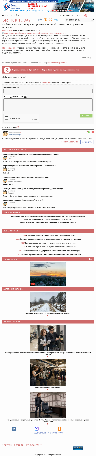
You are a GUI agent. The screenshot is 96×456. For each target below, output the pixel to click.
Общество (7, 30)
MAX (37, 429)
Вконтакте (14, 429)
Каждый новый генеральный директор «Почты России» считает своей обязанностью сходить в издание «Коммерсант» (48, 421)
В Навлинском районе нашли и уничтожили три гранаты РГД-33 (51, 247)
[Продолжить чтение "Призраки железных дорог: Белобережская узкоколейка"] (48, 302)
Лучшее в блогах (12, 322)
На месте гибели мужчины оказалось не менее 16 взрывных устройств (48, 222)
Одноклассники (59, 429)
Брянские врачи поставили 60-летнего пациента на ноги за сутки (50, 243)
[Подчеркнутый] (10, 96)
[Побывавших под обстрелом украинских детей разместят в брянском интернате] (48, 33)
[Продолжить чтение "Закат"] (48, 274)
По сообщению (9, 48)
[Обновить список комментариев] (18, 127)
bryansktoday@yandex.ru (57, 63)
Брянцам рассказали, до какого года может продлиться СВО (48, 219)
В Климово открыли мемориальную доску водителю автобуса (50, 235)
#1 (21, 132)
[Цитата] (22, 96)
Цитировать (87, 142)
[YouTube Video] (25, 96)
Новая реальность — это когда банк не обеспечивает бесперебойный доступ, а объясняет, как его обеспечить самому (48, 353)
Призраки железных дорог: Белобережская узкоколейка (48, 313)
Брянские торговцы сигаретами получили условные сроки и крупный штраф (51, 254)
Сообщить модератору (69, 142)
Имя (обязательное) (11, 88)
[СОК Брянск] (48, 6)
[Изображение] (16, 96)
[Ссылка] (19, 96)
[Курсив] (7, 96)
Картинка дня (10, 259)
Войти (16, 15)
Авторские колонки (13, 289)
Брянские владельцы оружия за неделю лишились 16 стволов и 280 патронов (50, 239)
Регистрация (7, 15)
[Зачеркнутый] (13, 96)
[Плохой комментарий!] (93, 132)
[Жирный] (5, 96)
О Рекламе (6, 445)
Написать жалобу (34, 445)
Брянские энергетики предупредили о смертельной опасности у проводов (51, 251)
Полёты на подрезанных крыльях (48, 387)
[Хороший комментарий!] (89, 132)
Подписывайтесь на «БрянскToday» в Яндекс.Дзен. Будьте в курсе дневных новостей (45, 70)
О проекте (18, 445)
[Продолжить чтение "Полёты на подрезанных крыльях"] (48, 372)
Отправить (86, 116)
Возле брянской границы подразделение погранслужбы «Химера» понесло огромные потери (48, 216)
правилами (45, 82)
